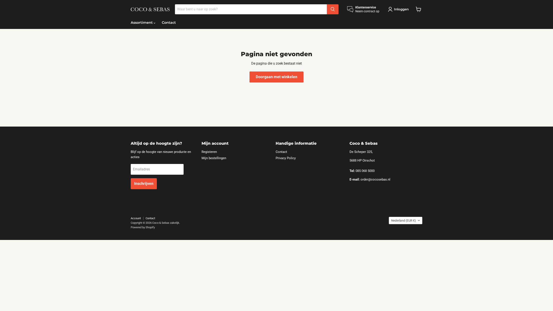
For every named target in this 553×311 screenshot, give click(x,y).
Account (136, 218)
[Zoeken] (332, 9)
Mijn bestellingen (214, 158)
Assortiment (142, 23)
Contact (169, 23)
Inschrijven (143, 183)
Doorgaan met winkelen (276, 77)
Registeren (209, 152)
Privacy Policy (286, 158)
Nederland (403, 220)
